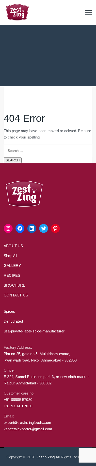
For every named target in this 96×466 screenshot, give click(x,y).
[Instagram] (8, 228)
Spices (9, 311)
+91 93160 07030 (18, 406)
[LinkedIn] (31, 228)
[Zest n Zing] (17, 12)
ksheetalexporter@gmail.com (28, 429)
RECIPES (12, 275)
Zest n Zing (45, 457)
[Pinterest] (55, 228)
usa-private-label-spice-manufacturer (34, 331)
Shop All (10, 256)
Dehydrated (13, 321)
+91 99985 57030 (18, 399)
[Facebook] (20, 228)
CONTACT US (16, 295)
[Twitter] (43, 228)
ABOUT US (13, 246)
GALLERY (12, 265)
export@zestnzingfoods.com (27, 422)
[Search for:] (48, 150)
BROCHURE (15, 285)
